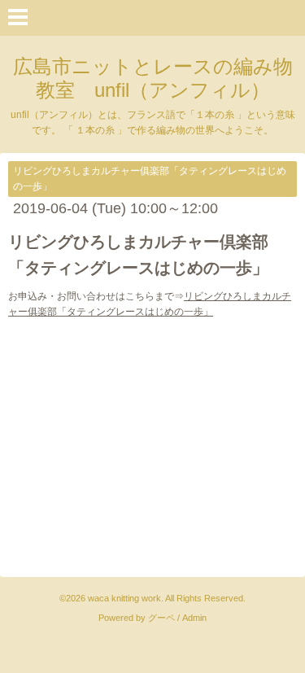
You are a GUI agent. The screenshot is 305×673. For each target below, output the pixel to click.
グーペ (161, 618)
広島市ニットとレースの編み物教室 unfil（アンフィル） (153, 78)
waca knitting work (124, 598)
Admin (194, 618)
